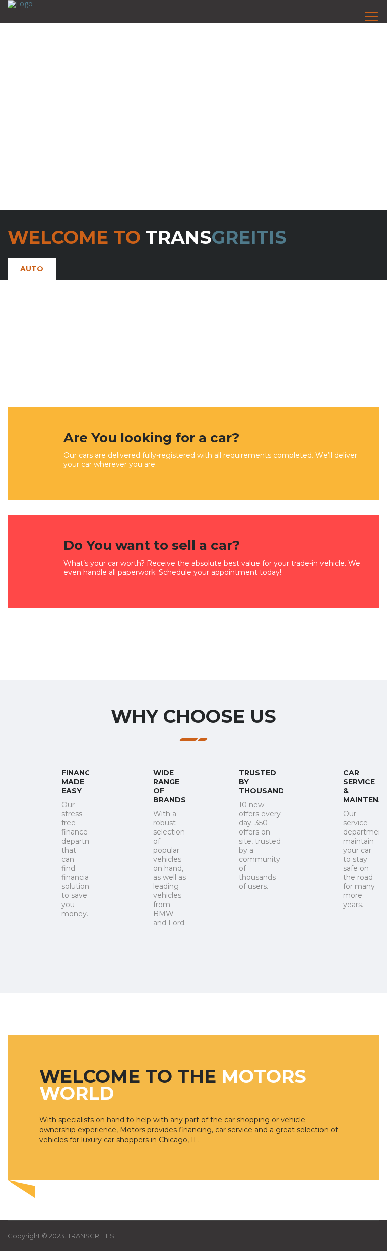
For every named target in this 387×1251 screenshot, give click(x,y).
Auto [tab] (31, 268)
